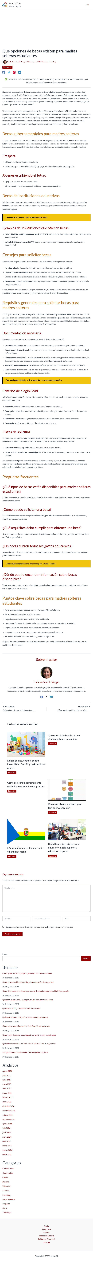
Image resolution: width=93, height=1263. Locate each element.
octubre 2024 (7, 1115)
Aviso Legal (46, 1229)
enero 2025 (6, 1102)
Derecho (5, 1182)
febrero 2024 (7, 1150)
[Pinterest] (14, 72)
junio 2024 (6, 1132)
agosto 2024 (7, 1124)
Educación (7, 67)
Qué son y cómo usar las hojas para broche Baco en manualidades (27, 1000)
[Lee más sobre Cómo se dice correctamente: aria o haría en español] (26, 831)
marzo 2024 (7, 1146)
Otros (4, 1208)
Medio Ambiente (8, 1199)
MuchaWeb (15, 3)
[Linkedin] (19, 72)
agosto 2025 (7, 1071)
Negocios (6, 1204)
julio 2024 (6, 1128)
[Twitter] (9, 72)
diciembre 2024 (8, 1106)
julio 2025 (6, 1075)
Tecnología (6, 1213)
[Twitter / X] (46, 697)
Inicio (46, 1226)
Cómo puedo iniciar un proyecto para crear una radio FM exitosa (27, 973)
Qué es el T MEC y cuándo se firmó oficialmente (21, 1008)
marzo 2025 (7, 1093)
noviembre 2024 (8, 1111)
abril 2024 (6, 1141)
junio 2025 (6, 1080)
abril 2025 (6, 1089)
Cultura (5, 1177)
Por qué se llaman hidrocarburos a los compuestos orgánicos (25, 1052)
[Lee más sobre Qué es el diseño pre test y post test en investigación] (67, 790)
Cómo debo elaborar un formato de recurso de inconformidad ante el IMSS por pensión (35, 991)
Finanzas (5, 1191)
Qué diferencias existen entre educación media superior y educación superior (64, 848)
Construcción (7, 1173)
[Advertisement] (46, 28)
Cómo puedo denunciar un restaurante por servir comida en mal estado (29, 1035)
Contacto (46, 1233)
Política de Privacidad (46, 1239)
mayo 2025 (6, 1084)
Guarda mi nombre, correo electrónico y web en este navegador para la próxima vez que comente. (39, 927)
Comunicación (8, 1169)
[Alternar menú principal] (88, 4)
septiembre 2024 (8, 1119)
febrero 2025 (7, 1097)
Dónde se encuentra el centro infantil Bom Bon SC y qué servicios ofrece (26, 764)
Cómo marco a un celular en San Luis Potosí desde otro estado (26, 1026)
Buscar (4, 954)
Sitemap (46, 1242)
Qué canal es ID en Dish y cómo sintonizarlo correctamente (25, 1017)
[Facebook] (3, 72)
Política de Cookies (46, 1236)
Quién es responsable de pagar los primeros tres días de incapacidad (28, 982)
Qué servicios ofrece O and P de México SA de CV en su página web (29, 1044)
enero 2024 (6, 1154)
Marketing (6, 1195)
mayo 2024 (6, 1137)
